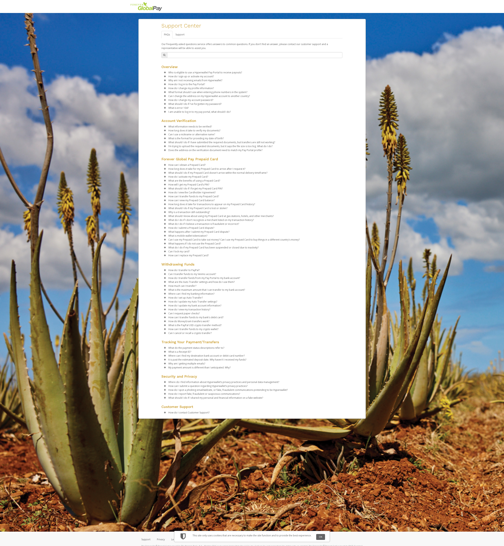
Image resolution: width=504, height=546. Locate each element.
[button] (165, 72)
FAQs (167, 34)
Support (179, 34)
